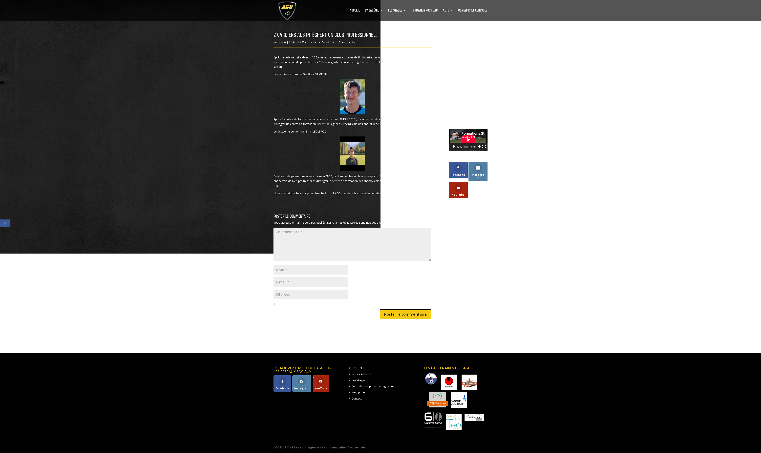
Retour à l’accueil (362, 374)
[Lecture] (454, 147)
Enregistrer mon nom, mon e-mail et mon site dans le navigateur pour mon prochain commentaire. (341, 304)
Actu (446, 10)
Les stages (395, 10)
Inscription (358, 392)
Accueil (355, 10)
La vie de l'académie (322, 42)
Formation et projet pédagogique (373, 386)
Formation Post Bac (425, 10)
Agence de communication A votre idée (336, 447)
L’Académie (372, 10)
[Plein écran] (484, 147)
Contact (357, 398)
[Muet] (480, 147)
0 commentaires (348, 42)
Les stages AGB (459, 105)
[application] (468, 140)
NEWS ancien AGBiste (463, 61)
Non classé (456, 111)
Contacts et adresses (473, 10)
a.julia (282, 42)
